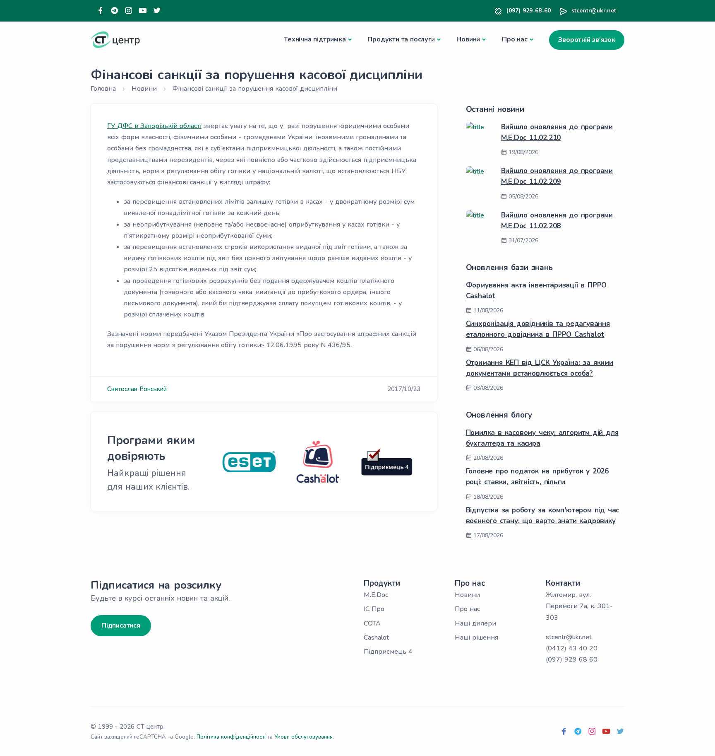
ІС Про (374, 608)
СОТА (372, 623)
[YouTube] (143, 11)
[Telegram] (114, 11)
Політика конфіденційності (231, 737)
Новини (468, 39)
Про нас (515, 39)
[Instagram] (129, 11)
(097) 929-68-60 (528, 10)
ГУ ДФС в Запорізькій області (154, 125)
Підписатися (120, 625)
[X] (157, 11)
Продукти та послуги (400, 39)
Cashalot (376, 637)
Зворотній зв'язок (586, 39)
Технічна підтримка (315, 39)
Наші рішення (476, 637)
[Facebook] (100, 11)
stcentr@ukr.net (593, 10)
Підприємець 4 (388, 651)
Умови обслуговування (303, 737)
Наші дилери (475, 623)
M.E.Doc (376, 594)
